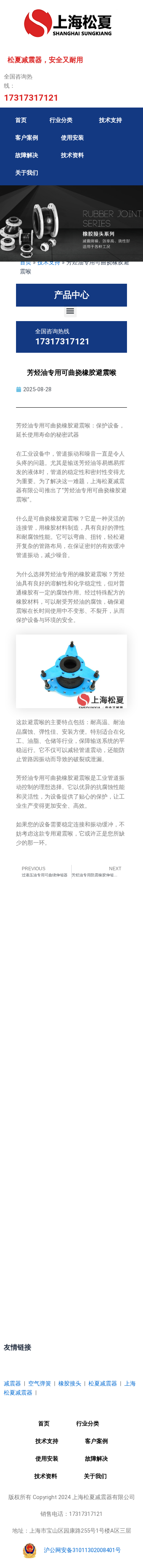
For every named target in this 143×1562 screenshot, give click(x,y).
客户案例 (26, 137)
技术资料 (72, 155)
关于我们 (26, 172)
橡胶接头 (69, 1383)
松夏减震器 (102, 1383)
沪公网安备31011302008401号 (82, 1550)
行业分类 (61, 120)
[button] (70, 311)
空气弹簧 (39, 1383)
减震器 (12, 1383)
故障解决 (26, 155)
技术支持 (110, 120)
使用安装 (72, 137)
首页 (21, 120)
